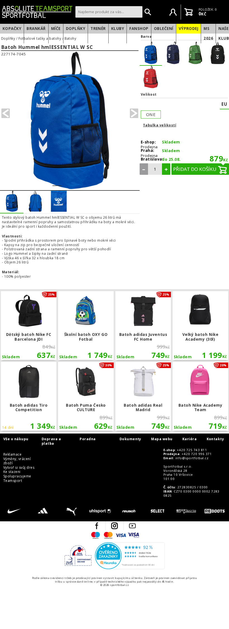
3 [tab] (75, 182)
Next (134, 113)
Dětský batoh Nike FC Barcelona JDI (28, 325)
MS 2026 (208, 33)
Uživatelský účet (173, 12)
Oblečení (163, 28)
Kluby (117, 28)
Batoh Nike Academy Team (200, 396)
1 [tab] (57, 182)
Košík (188, 12)
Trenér (98, 28)
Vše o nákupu (15, 439)
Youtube (132, 525)
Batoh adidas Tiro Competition (28, 396)
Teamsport (12, 481)
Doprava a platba (51, 441)
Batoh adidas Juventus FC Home (143, 325)
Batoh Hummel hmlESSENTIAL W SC (47, 47)
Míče (56, 28)
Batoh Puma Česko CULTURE (85, 396)
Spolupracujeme (17, 476)
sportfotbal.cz (37, 12)
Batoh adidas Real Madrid (143, 396)
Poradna (88, 439)
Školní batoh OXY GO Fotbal (85, 325)
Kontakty (215, 439)
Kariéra (189, 439)
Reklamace (12, 454)
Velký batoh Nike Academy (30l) (200, 325)
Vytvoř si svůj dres (18, 467)
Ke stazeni (12, 472)
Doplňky (75, 28)
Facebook (97, 525)
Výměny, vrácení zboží (17, 461)
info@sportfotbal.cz (191, 458)
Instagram (114, 525)
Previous (5, 113)
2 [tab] (66, 182)
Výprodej (189, 28)
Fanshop (138, 28)
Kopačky (12, 28)
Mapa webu (161, 439)
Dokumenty (130, 439)
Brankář (36, 28)
